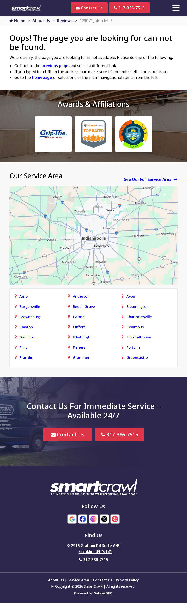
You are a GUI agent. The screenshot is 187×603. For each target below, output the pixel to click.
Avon (130, 296)
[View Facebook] (82, 518)
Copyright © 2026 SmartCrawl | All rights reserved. (95, 586)
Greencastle (137, 357)
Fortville (133, 347)
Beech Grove (84, 306)
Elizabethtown (138, 337)
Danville (26, 337)
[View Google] (72, 518)
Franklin (26, 357)
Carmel (79, 316)
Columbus (135, 326)
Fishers (79, 347)
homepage (42, 77)
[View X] (104, 518)
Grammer (81, 357)
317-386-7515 (131, 7)
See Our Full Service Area (148, 179)
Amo (23, 296)
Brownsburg (29, 316)
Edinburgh (81, 337)
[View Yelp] (115, 518)
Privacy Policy (127, 580)
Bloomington (137, 306)
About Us (41, 20)
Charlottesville (139, 316)
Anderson (81, 296)
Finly (23, 347)
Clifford (79, 326)
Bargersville (29, 306)
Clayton (26, 326)
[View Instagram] (93, 518)
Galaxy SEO (103, 593)
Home (19, 20)
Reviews (65, 20)
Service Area (78, 580)
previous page (54, 65)
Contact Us (91, 7)
